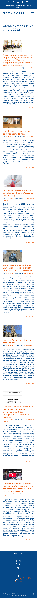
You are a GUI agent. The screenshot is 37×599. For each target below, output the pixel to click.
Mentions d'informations (25, 594)
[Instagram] (17, 564)
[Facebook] (17, 561)
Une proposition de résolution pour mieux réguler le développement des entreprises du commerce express (18, 412)
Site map (14, 595)
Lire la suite (30, 108)
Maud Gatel (9, 68)
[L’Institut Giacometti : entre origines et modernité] (12, 122)
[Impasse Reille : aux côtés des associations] (12, 331)
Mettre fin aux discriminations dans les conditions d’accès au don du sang (18, 193)
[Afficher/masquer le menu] (33, 12)
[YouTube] (18, 568)
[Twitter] (20, 561)
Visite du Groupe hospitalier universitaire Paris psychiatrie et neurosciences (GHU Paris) (17, 268)
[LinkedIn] (20, 564)
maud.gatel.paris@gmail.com (16, 5)
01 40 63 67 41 (18, 581)
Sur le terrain (28, 68)
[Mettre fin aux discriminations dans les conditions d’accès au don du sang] (12, 181)
